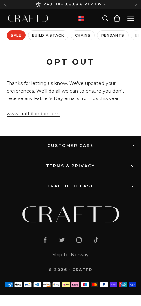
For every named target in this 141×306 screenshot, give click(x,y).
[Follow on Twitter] (62, 240)
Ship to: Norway (70, 255)
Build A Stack (48, 35)
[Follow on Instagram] (79, 240)
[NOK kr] (81, 18)
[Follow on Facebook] (45, 240)
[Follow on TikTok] (96, 240)
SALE (16, 35)
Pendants (112, 35)
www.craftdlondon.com (33, 114)
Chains (83, 35)
